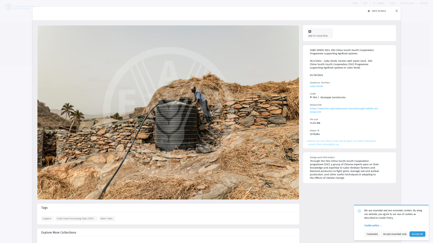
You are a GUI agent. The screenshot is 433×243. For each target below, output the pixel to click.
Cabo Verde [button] (316, 86)
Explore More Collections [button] (58, 232)
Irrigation (47, 218)
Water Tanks (106, 218)
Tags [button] (44, 208)
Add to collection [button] (318, 36)
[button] (397, 11)
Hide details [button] (379, 10)
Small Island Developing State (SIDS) (75, 218)
